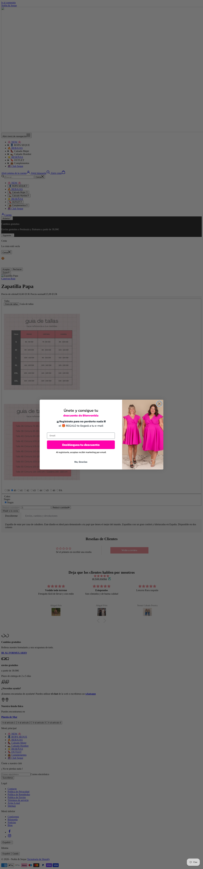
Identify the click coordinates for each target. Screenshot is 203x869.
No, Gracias (80, 462)
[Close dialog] (159, 403)
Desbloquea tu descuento (81, 444)
